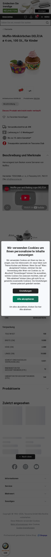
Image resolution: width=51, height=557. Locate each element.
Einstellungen (25, 291)
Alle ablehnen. (26, 309)
